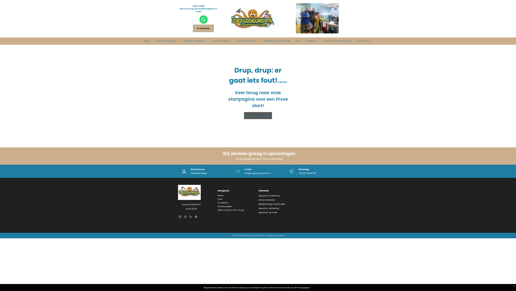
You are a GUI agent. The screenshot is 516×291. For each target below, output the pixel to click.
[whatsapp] (180, 217)
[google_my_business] (196, 217)
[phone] (191, 217)
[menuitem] (147, 41)
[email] (185, 217)
